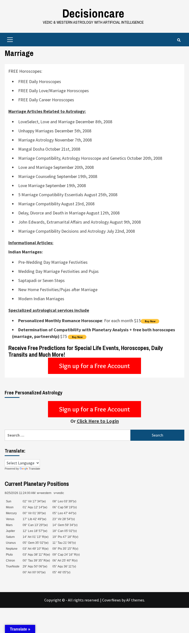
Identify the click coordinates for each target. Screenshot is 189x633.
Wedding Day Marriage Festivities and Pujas (58, 271)
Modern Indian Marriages (41, 298)
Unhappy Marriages (36, 131)
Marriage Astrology (36, 140)
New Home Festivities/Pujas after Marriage (57, 289)
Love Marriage (31, 185)
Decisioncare (93, 13)
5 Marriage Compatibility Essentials (50, 194)
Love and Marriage (35, 167)
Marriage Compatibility (39, 204)
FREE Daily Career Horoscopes (46, 100)
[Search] (179, 40)
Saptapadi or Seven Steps (41, 280)
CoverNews (111, 600)
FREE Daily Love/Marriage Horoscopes (53, 90)
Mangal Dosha (31, 149)
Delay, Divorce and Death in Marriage (51, 213)
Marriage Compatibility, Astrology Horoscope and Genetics (72, 158)
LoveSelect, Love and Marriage (46, 121)
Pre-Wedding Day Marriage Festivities (53, 262)
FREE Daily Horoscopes (39, 81)
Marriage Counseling (37, 176)
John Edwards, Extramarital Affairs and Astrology (63, 222)
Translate (34, 468)
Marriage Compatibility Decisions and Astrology (62, 231)
